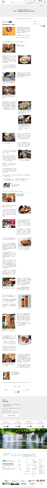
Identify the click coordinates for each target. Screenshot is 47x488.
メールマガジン (34, 471)
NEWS (19, 462)
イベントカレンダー (28, 466)
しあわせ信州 (41, 471)
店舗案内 (13, 2)
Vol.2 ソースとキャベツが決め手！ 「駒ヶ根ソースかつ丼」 (23, 37)
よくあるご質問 (28, 469)
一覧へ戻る (41, 26)
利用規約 (40, 463)
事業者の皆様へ (29, 3)
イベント (26, 2)
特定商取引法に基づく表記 (41, 467)
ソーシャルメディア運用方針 (41, 470)
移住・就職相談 (32, 2)
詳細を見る (5, 426)
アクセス (35, 3)
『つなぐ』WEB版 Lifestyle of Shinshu (34, 468)
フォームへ (40, 426)
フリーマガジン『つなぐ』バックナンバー (34, 465)
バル (21, 2)
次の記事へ (27, 389)
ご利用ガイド (27, 467)
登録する (28, 426)
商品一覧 (20, 469)
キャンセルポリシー (41, 465)
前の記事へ (6, 389)
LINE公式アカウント (35, 473)
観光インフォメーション (39, 2)
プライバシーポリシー (41, 462)
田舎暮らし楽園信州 (41, 473)
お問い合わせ (40, 3)
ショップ (17, 2)
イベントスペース (28, 463)
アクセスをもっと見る (11, 415)
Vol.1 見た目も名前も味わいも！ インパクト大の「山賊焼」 (23, 35)
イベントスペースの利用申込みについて (35, 462)
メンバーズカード (34, 475)
